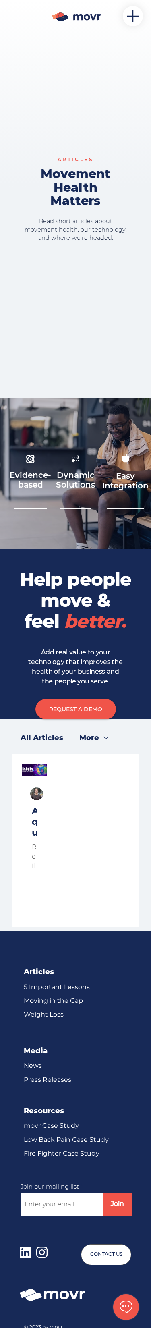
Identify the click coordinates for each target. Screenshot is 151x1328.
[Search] (62, 16)
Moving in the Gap (53, 1000)
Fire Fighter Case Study (61, 1153)
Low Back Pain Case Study (66, 1139)
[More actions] (36, 794)
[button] (75, 709)
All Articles (42, 737)
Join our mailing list (50, 1186)
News (33, 1065)
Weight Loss (44, 1014)
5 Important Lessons (57, 987)
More (89, 737)
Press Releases (47, 1079)
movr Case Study (51, 1125)
